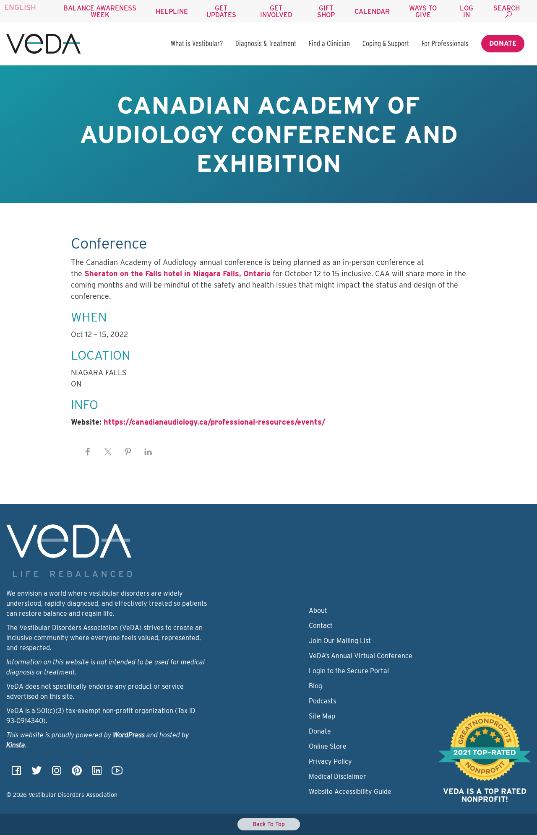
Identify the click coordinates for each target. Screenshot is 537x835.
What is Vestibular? (197, 43)
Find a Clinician (329, 43)
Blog (315, 686)
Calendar (372, 12)
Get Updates (221, 11)
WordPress (129, 735)
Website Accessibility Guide (350, 792)
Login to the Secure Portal (349, 671)
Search (506, 8)
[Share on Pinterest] (128, 452)
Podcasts (322, 701)
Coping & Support (385, 43)
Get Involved (276, 11)
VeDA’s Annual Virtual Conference (360, 656)
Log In (466, 11)
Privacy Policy (330, 761)
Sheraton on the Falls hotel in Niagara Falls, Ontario (177, 273)
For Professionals (445, 43)
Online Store (328, 746)
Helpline (172, 12)
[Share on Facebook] (88, 452)
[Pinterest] (76, 773)
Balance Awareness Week (99, 11)
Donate (502, 43)
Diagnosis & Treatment (265, 43)
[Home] (43, 44)
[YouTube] (117, 773)
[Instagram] (56, 773)
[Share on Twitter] (108, 452)
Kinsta (15, 745)
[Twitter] (36, 773)
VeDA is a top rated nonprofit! (485, 795)
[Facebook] (16, 773)
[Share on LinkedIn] (148, 452)
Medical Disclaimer (337, 777)
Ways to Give (423, 11)
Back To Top (269, 824)
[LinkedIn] (97, 773)
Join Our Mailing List (340, 641)
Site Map (322, 716)
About (318, 611)
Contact (321, 626)
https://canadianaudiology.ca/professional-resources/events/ (214, 422)
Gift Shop (326, 11)
